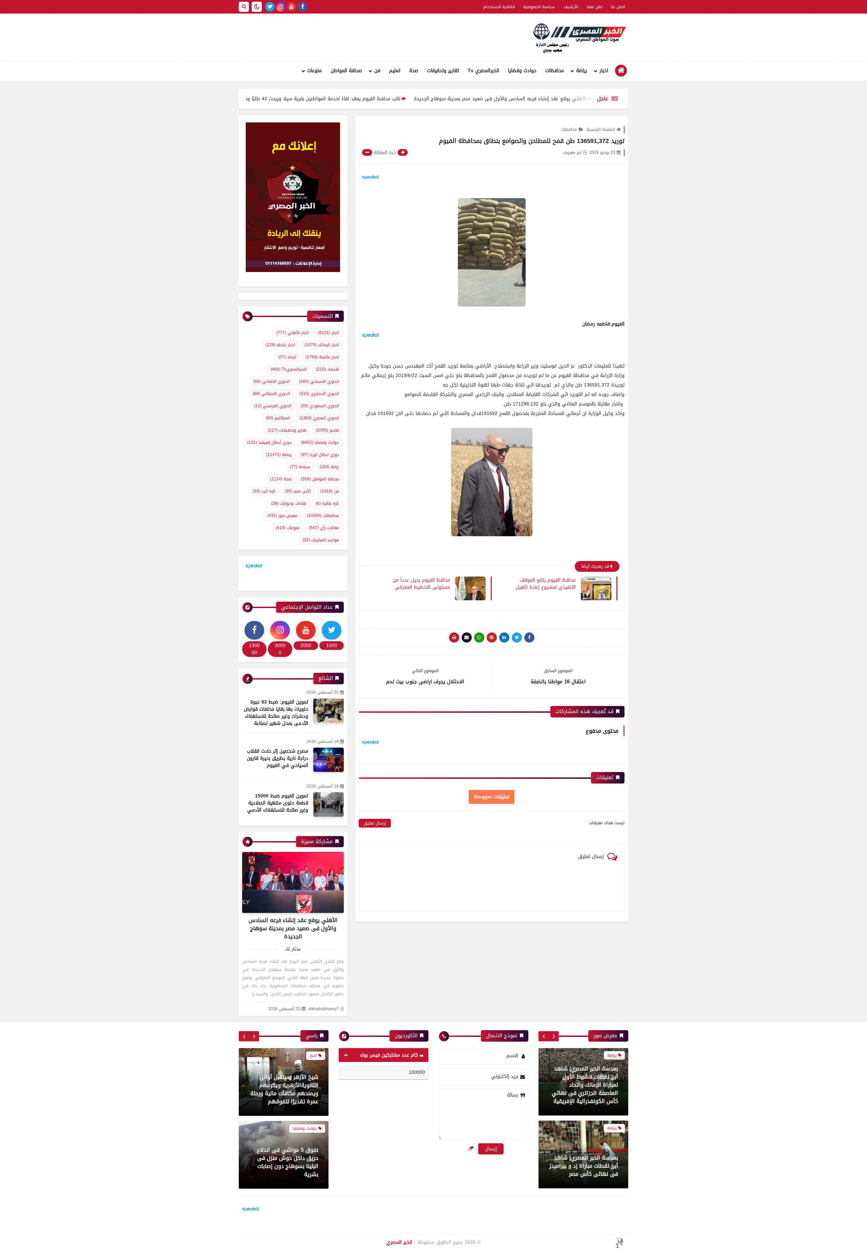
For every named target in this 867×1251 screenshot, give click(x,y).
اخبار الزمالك (321, 345)
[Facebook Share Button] (529, 637)
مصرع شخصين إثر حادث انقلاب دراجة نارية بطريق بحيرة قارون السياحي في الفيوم (277, 758)
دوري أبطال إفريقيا (269, 442)
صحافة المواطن (346, 70)
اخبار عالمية (322, 357)
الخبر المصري (399, 1242)
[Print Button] (454, 637)
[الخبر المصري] (577, 37)
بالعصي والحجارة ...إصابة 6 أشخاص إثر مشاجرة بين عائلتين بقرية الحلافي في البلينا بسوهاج (287, 1162)
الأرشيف (571, 7)
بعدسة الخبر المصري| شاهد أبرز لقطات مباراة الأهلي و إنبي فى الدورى (586, 1166)
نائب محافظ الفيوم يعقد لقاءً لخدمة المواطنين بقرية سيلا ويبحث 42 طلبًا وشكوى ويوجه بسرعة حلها (348, 98)
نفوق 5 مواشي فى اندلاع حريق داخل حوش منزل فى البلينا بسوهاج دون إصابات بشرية (287, 1089)
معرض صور (282, 515)
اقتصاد (327, 369)
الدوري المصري (319, 418)
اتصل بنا (618, 7)
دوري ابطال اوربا (320, 454)
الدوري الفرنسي (272, 406)
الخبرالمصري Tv (483, 70)
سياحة (300, 467)
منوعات (314, 70)
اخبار (603, 70)
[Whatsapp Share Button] (479, 637)
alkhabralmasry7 (323, 1009)
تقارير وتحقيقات (443, 70)
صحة (413, 70)
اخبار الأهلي (292, 332)
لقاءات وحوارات (288, 503)
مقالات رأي (324, 527)
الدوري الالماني (271, 381)
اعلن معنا (594, 7)
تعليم (394, 70)
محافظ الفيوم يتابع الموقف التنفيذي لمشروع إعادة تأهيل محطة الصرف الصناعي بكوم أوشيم (546, 583)
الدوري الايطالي (271, 393)
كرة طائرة (327, 503)
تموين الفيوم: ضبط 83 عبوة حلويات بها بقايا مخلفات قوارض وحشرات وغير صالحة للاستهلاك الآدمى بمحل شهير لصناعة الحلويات (276, 716)
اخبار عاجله (280, 345)
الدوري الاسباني (319, 381)
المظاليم (278, 418)
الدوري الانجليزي (319, 393)
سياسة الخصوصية (539, 7)
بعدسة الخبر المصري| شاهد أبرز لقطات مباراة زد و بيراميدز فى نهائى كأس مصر (583, 1093)
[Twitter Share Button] (517, 637)
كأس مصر (298, 491)
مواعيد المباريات (320, 540)
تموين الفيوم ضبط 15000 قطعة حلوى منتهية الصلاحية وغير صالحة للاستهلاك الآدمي (277, 803)
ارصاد (287, 357)
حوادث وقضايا (522, 70)
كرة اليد (264, 491)
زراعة (329, 467)
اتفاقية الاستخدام (499, 7)
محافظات (554, 70)
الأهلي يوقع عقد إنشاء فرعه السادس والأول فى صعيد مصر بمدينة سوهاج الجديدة (551, 98)
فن (377, 70)
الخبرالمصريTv (288, 369)
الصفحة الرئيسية (600, 129)
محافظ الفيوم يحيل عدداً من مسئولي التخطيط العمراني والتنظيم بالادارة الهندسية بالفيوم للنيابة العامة (415, 583)
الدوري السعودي (320, 406)
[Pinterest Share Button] (504, 637)
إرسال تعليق (375, 823)
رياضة (581, 70)
